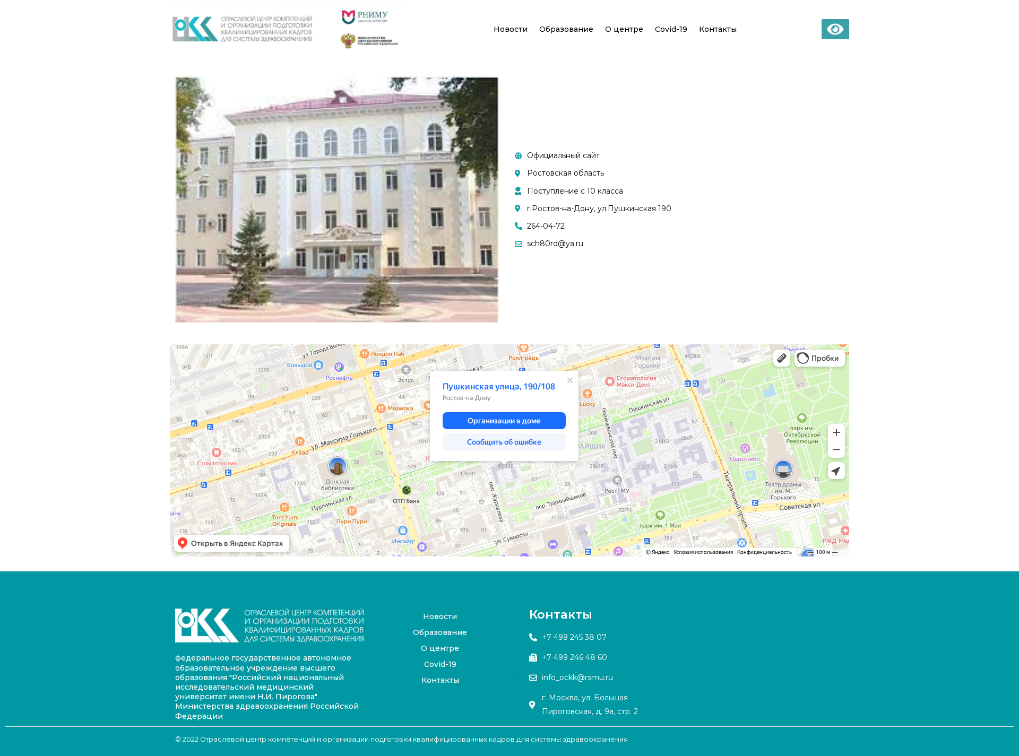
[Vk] (513, 648)
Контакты (718, 29)
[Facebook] (513, 622)
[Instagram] (513, 675)
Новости (511, 29)
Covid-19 (671, 29)
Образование (566, 29)
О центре (624, 29)
